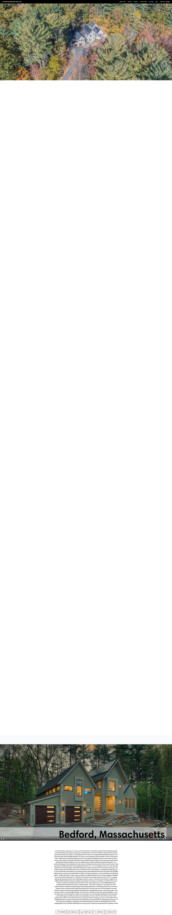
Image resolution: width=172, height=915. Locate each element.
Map (156, 1)
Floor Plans (143, 1)
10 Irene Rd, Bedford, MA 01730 (12, 1)
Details (130, 1)
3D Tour (151, 1)
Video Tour (123, 1)
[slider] (78, 839)
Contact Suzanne (165, 1)
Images (136, 1)
